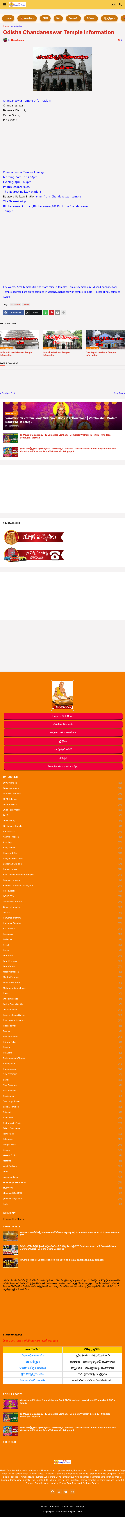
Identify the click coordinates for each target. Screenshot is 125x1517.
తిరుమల (91, 18)
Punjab (62, 1047)
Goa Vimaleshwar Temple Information (56, 353)
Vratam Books (62, 1155)
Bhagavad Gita (62, 853)
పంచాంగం (73, 18)
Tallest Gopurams (62, 1128)
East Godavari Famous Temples (62, 874)
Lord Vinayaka (62, 961)
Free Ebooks (62, 891)
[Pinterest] (51, 312)
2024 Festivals (62, 804)
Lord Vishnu (62, 966)
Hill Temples (62, 928)
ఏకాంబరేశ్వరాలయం (33, 1356)
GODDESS (62, 896)
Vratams (62, 1161)
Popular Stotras (62, 1036)
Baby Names (62, 847)
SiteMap (80, 1506)
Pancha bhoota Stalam (62, 1015)
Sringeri (62, 1112)
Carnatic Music (62, 869)
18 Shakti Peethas (62, 793)
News (62, 993)
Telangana (62, 1139)
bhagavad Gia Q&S (62, 1193)
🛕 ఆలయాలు (27, 18)
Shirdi (62, 1080)
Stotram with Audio (62, 1123)
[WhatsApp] (45, 312)
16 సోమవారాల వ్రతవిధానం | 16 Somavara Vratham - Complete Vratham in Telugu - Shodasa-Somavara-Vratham (66, 436)
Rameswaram (62, 1069)
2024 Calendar (62, 799)
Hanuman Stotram (62, 918)
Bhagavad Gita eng (62, 864)
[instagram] (72, 1491)
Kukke (62, 950)
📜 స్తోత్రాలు (109, 18)
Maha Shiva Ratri (62, 982)
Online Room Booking (62, 1004)
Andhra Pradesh (62, 837)
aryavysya (62, 1188)
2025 (62, 815)
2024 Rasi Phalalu (62, 810)
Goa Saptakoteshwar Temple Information (101, 353)
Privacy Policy (62, 1042)
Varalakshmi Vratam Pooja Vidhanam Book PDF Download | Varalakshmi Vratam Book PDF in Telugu (68, 1401)
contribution (17, 26)
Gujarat (62, 912)
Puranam (62, 1053)
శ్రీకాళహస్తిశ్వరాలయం (33, 1374)
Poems (62, 1031)
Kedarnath (62, 939)
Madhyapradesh (62, 972)
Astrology (62, 842)
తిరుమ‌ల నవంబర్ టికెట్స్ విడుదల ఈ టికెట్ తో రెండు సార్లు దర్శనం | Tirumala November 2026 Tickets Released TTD (70, 1233)
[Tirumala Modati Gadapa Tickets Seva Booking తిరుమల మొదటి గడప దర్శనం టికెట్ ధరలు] (10, 1263)
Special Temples (62, 1107)
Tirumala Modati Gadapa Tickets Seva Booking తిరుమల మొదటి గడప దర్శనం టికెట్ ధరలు (62, 1259)
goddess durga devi (62, 1198)
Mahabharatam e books (62, 988)
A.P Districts (62, 831)
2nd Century (62, 820)
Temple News (62, 1144)
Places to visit (62, 1026)
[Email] (57, 312)
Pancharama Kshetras (62, 1020)
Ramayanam (62, 1063)
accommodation (62, 1177)
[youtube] (65, 1491)
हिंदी (58, 18)
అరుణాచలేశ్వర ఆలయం (32, 1368)
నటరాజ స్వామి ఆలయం (33, 1380)
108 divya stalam (62, 788)
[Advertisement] (62, 144)
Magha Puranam (62, 977)
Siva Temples (62, 1090)
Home (8, 18)
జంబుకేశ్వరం (33, 1362)
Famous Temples (62, 880)
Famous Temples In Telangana (62, 885)
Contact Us (67, 1506)
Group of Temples (62, 907)
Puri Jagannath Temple (62, 1058)
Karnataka (62, 934)
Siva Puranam (62, 1085)
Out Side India (62, 1009)
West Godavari (62, 1166)
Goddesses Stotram (62, 901)
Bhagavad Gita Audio (62, 858)
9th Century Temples (62, 826)
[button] (4, 4)
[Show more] (63, 312)
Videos (62, 1150)
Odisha (26, 305)
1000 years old (62, 783)
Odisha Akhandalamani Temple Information (16, 353)
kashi (62, 1204)
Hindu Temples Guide (71, 1511)
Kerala (62, 945)
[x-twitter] (59, 1491)
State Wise (62, 1117)
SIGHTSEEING (62, 1074)
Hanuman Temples (62, 923)
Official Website (62, 999)
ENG (45, 18)
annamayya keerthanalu (62, 1182)
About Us (54, 1506)
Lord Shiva (62, 955)
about (62, 1171)
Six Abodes (62, 1096)
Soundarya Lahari (62, 1101)
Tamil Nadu (62, 1134)
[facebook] (52, 1491)
